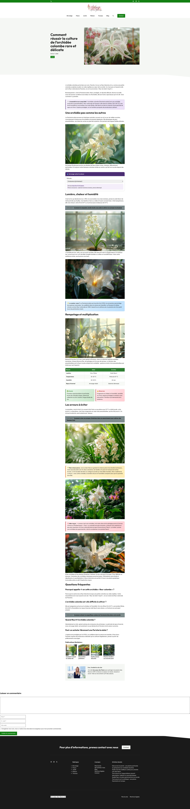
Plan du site (98, 766)
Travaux (100, 16)
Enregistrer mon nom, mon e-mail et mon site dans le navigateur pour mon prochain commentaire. (31, 729)
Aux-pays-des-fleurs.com (58, 797)
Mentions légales (99, 771)
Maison (92, 16)
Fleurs (78, 16)
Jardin (85, 16)
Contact (121, 16)
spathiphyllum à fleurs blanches (84, 578)
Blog (107, 16)
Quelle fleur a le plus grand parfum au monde (125, 777)
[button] (113, 16)
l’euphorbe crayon (86, 580)
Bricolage (69, 16)
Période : (69, 178)
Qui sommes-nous (100, 767)
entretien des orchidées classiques (82, 576)
